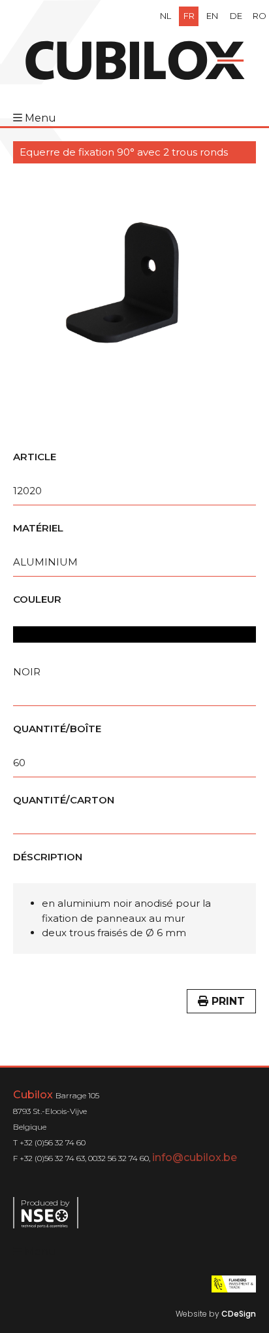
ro (259, 15)
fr (189, 15)
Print (226, 1001)
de (236, 15)
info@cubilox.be (194, 1157)
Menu (40, 118)
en (212, 15)
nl (165, 15)
